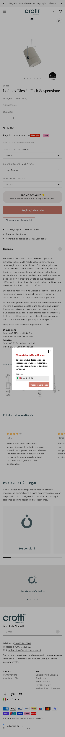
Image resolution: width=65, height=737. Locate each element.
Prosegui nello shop (39, 385)
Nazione (19, 374)
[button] (50, 351)
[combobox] (25, 378)
